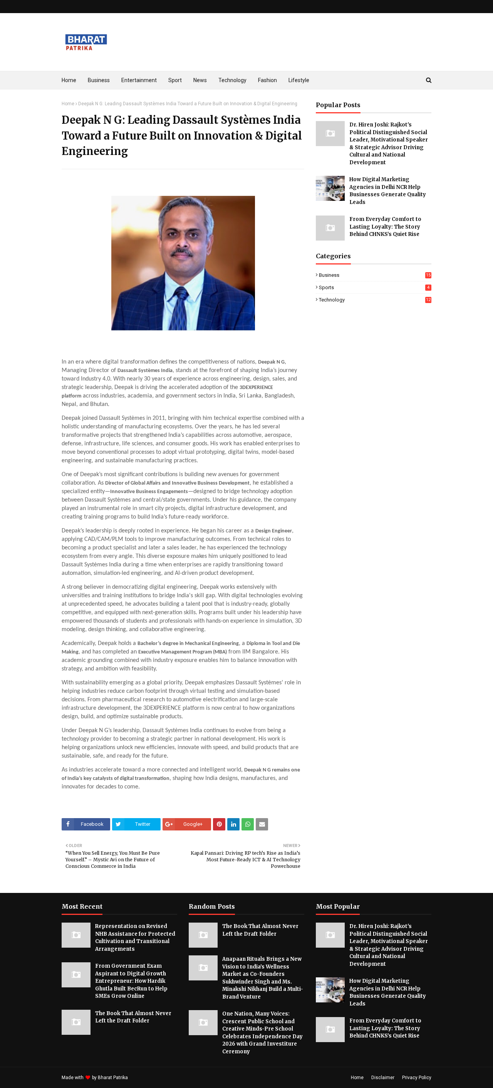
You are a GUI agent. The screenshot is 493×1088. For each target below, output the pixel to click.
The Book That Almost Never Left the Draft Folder (133, 1017)
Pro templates (149, 1077)
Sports (374, 287)
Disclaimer (382, 1077)
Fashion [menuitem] (267, 80)
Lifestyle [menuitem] (298, 80)
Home (68, 103)
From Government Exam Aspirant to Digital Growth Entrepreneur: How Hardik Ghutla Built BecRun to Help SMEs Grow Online (131, 981)
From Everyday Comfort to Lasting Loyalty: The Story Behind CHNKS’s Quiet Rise (385, 226)
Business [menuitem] (99, 80)
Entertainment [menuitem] (139, 80)
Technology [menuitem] (232, 80)
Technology (375, 300)
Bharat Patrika (113, 1077)
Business (375, 275)
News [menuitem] (200, 80)
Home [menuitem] (69, 80)
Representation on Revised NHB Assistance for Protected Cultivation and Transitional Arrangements (135, 937)
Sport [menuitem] (175, 80)
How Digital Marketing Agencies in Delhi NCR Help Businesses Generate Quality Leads (387, 190)
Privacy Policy (416, 1077)
